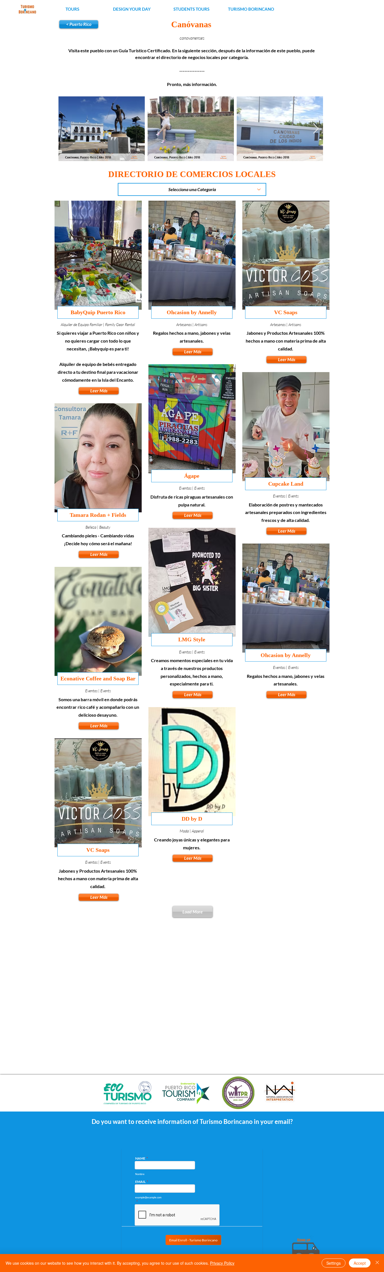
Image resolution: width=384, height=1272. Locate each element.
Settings (333, 1263)
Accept (360, 1263)
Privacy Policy (222, 1263)
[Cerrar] (377, 1263)
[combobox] (192, 189)
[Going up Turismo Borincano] (305, 1249)
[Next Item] (316, 128)
